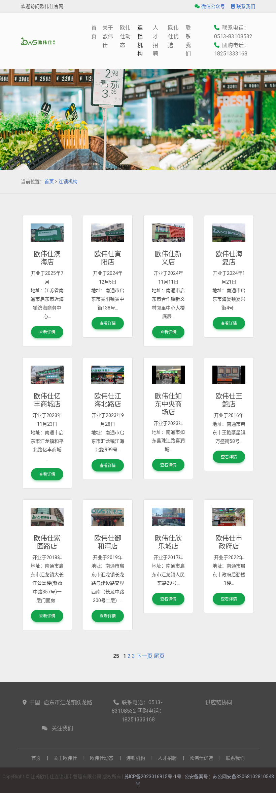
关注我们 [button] (62, 728)
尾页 (159, 656)
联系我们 (245, 6)
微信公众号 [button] (213, 6)
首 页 (94, 32)
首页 (49, 181)
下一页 (144, 656)
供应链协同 (218, 702)
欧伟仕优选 (173, 36)
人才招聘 (155, 41)
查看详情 (47, 332)
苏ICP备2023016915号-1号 (152, 776)
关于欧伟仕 (107, 36)
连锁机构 (140, 41)
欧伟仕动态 (125, 36)
